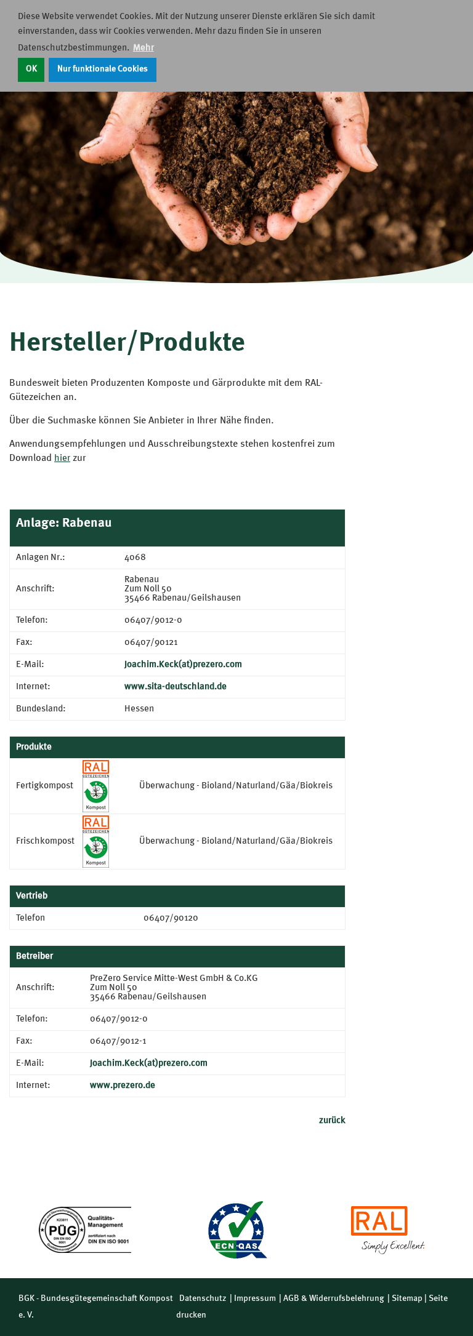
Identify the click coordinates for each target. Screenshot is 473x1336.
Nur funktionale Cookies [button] (102, 69)
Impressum (255, 1298)
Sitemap (407, 1298)
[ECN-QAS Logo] (236, 1229)
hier (62, 458)
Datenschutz (203, 1298)
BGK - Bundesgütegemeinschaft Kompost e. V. (95, 1306)
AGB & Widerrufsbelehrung (333, 1298)
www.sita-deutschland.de (175, 687)
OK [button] (31, 69)
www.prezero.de (122, 1085)
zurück (332, 1121)
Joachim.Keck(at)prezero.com (183, 665)
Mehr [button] (143, 48)
